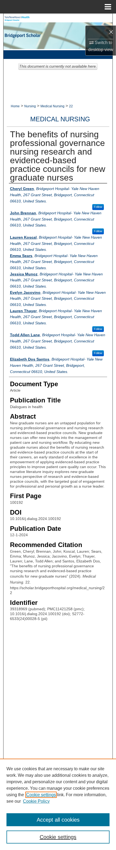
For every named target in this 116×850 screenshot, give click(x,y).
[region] (58, 804)
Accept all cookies (58, 820)
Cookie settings (41, 794)
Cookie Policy (36, 801)
